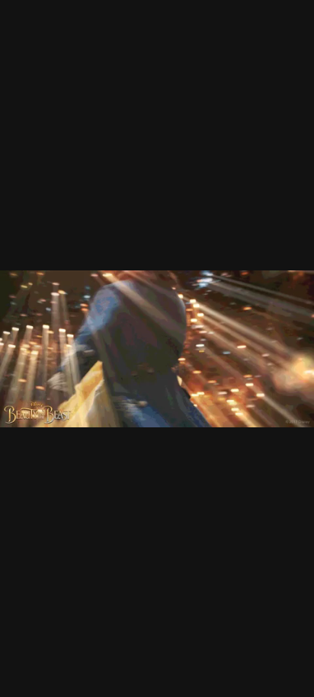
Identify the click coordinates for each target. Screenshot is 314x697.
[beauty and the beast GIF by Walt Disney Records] (157, 348)
